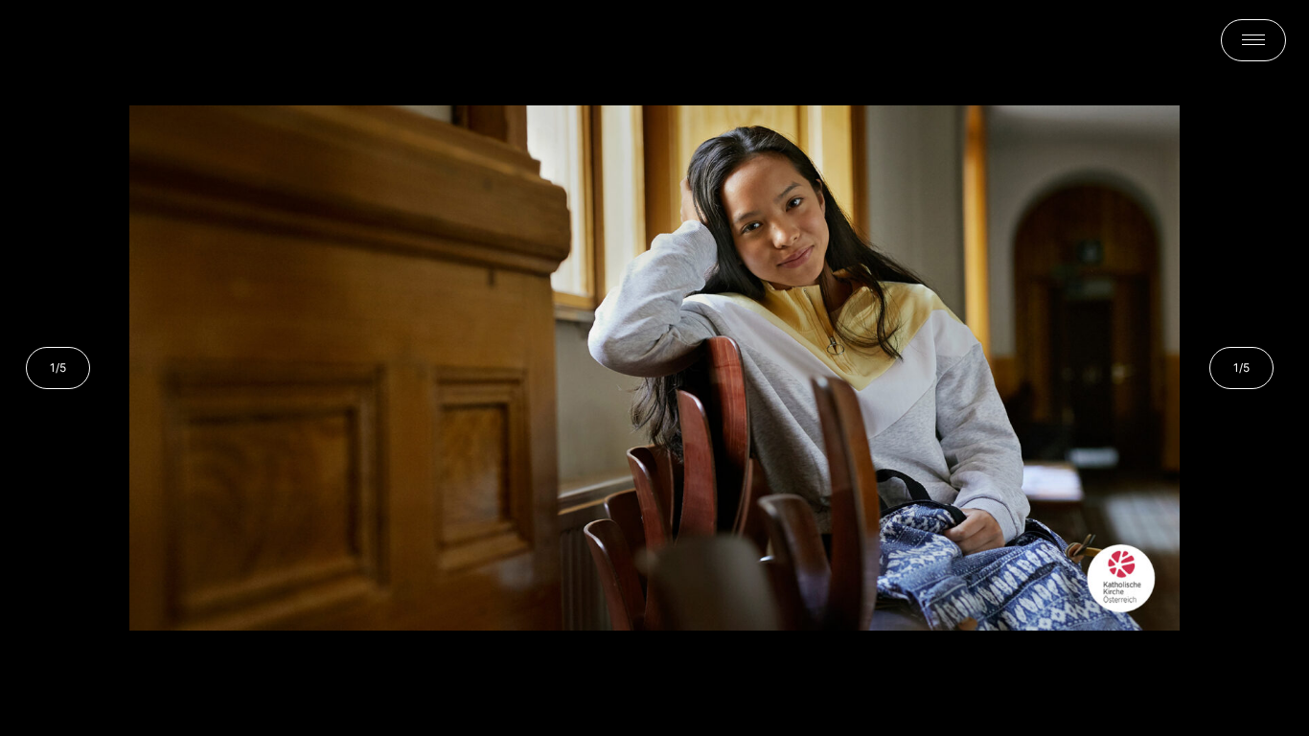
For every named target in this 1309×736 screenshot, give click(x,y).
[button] (1253, 40)
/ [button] (58, 367)
